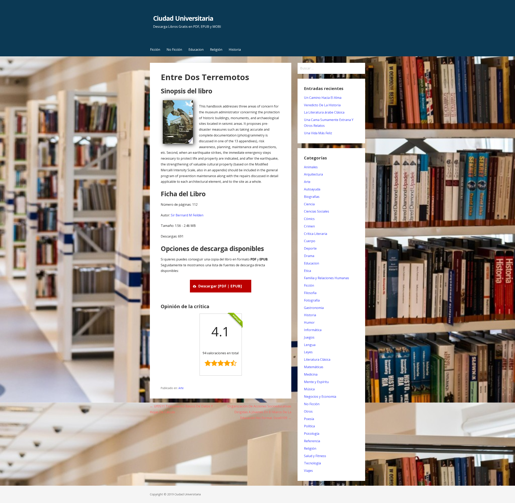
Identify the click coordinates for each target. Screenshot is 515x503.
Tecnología (312, 463)
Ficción (155, 49)
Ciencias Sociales (316, 211)
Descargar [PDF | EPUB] (220, 286)
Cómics (309, 219)
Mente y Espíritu (316, 382)
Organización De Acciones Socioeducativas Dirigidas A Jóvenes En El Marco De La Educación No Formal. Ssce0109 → (259, 412)
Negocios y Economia (320, 396)
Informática (312, 330)
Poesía (309, 419)
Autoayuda (312, 189)
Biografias (311, 196)
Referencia (312, 441)
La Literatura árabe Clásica (324, 112)
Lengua (309, 345)
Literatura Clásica (317, 359)
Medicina (310, 374)
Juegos (309, 337)
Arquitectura (313, 174)
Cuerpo (309, 241)
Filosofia (310, 293)
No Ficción (174, 49)
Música (309, 389)
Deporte (310, 248)
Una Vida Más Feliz (318, 133)
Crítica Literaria (315, 233)
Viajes (308, 470)
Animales (311, 167)
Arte (181, 388)
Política (309, 426)
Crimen (309, 226)
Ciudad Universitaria (183, 18)
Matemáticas (313, 367)
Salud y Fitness (315, 456)
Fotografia (312, 300)
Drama (309, 256)
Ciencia (309, 204)
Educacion (196, 49)
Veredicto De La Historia (322, 105)
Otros (308, 411)
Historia (235, 49)
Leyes (308, 352)
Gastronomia (314, 308)
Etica (307, 271)
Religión (216, 49)
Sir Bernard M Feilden (187, 215)
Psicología (311, 433)
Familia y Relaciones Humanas (326, 278)
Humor (309, 322)
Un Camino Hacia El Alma (322, 97)
